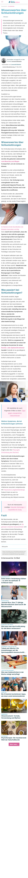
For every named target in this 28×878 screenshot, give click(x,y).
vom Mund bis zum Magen (10, 161)
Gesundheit (4, 6)
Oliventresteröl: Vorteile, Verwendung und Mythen (10, 717)
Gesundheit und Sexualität (9, 646)
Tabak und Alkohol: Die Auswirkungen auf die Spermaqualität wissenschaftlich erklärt (13, 650)
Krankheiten (11, 6)
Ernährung (4, 714)
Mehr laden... (14, 744)
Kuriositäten (5, 600)
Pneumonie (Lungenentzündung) (14, 490)
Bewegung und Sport (7, 624)
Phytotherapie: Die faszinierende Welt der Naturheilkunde (13, 739)
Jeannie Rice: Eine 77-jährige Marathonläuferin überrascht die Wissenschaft (13, 604)
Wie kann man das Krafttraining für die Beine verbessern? (13, 627)
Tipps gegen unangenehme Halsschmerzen (16, 413)
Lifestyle (3, 692)
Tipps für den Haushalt (7, 670)
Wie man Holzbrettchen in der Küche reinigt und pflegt (12, 673)
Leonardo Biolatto (17, 61)
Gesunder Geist (5, 576)
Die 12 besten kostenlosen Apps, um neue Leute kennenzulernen (13, 695)
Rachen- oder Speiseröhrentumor (12, 347)
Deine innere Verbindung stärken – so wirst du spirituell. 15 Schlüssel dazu (13, 581)
